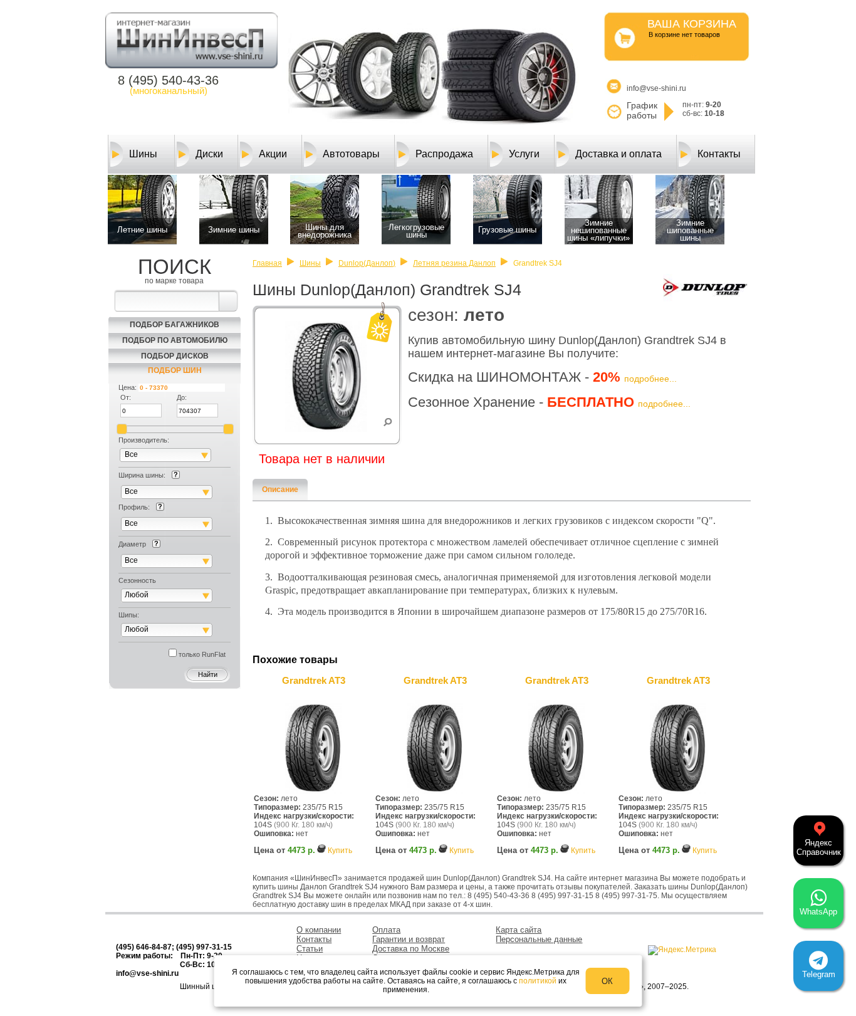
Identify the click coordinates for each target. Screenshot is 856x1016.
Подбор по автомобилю (174, 340)
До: (182, 397)
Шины (143, 154)
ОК (607, 981)
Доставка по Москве (410, 948)
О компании (318, 930)
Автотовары (351, 154)
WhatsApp (818, 911)
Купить (340, 850)
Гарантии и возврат (408, 939)
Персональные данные (539, 939)
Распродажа (444, 154)
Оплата (386, 930)
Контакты (719, 154)
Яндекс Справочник (818, 847)
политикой (537, 981)
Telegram (818, 974)
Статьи (309, 948)
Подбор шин (175, 370)
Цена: (127, 387)
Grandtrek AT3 (313, 680)
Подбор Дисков (175, 356)
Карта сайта (518, 930)
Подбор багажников (174, 324)
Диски (209, 154)
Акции (273, 154)
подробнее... (650, 379)
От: (125, 397)
